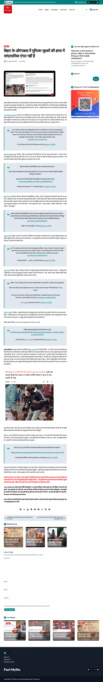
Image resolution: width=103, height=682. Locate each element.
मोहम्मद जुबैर (7, 154)
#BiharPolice (15, 452)
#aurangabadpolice (26, 452)
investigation (54, 9)
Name (6, 581)
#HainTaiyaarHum (39, 452)
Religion (47, 9)
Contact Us (7, 659)
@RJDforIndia (14, 332)
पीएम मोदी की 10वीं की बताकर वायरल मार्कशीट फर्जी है (12, 542)
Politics (40, 9)
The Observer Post (10, 115)
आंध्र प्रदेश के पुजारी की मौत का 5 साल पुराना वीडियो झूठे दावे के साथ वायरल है (35, 542)
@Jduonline (23, 332)
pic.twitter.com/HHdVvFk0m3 (37, 255)
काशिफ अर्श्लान (8, 312)
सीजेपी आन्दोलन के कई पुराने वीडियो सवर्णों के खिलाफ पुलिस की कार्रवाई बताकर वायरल (12, 637)
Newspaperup (27, 679)
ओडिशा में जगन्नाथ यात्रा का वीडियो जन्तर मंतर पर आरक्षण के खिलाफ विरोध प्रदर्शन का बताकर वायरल (37, 637)
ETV (7, 435)
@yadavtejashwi (41, 332)
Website (6, 598)
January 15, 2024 (49, 144)
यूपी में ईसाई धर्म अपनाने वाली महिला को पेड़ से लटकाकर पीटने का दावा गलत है (56, 543)
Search (77, 74)
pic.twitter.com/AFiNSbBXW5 (42, 181)
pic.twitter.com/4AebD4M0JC (37, 221)
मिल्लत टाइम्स (7, 196)
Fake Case (72, 9)
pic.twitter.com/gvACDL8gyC (37, 139)
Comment (7, 558)
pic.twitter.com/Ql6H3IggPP (46, 297)
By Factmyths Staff (12, 61)
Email (6, 589)
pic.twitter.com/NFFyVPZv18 (54, 452)
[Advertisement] (51, 27)
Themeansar (36, 679)
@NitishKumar (31, 332)
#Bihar (30, 181)
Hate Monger (63, 9)
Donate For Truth (9, 662)
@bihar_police (51, 332)
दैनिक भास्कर (31, 349)
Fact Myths (12, 669)
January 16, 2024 (50, 186)
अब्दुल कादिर (7, 236)
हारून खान (7, 270)
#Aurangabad (23, 181)
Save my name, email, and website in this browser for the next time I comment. (27, 606)
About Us (6, 657)
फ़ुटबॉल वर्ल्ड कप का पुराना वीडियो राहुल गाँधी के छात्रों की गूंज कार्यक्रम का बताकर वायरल (61, 637)
